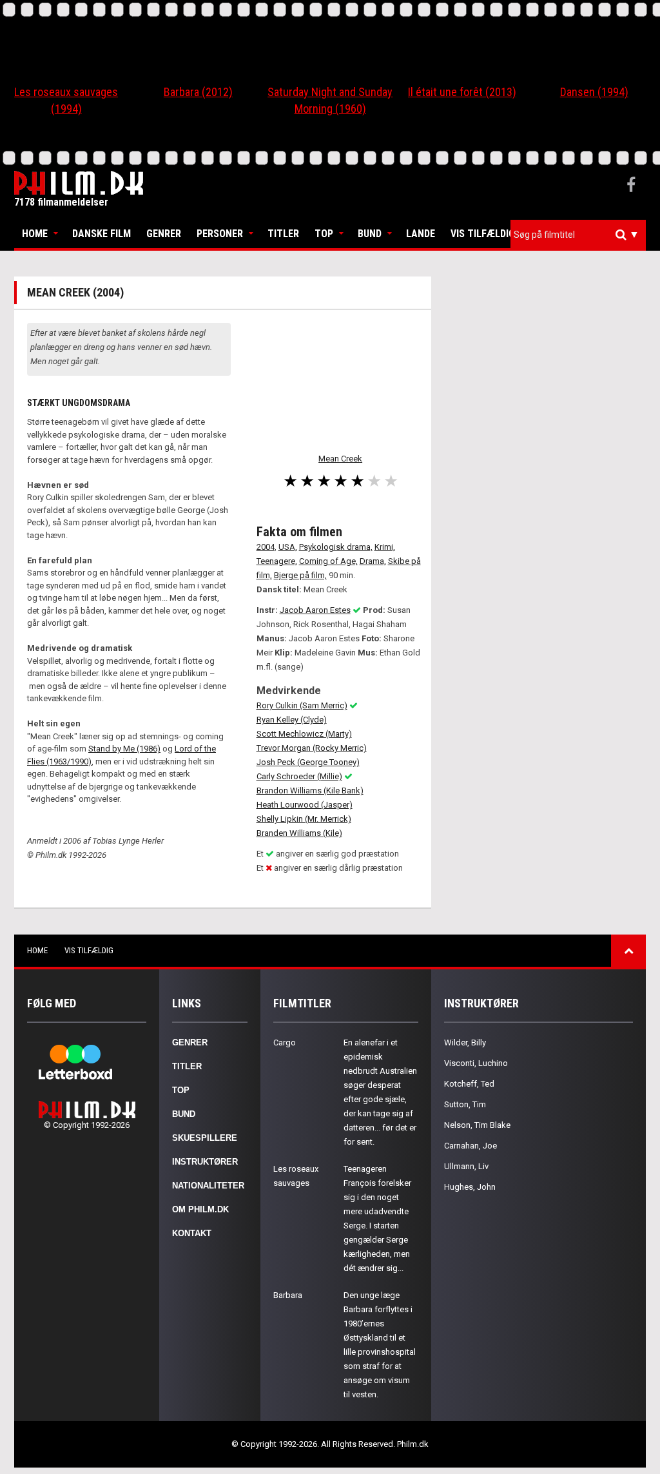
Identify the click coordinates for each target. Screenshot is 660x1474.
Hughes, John (470, 1187)
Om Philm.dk (200, 1209)
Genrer (163, 234)
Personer (220, 234)
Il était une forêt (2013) (462, 92)
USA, (287, 547)
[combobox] (578, 235)
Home (35, 234)
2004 (266, 547)
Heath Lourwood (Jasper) (305, 805)
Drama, (373, 561)
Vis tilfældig (483, 234)
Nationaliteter (208, 1185)
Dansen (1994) (594, 92)
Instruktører (205, 1162)
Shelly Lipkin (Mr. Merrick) (304, 819)
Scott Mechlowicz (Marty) (304, 734)
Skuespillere (204, 1138)
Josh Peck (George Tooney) (308, 762)
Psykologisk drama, (336, 547)
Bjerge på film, (300, 575)
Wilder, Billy (465, 1042)
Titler (283, 234)
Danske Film (101, 234)
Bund (370, 234)
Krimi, (384, 547)
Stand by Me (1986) (124, 748)
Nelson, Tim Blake (477, 1125)
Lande (420, 234)
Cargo (284, 1042)
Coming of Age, (328, 561)
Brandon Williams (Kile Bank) (310, 790)
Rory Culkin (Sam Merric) (302, 705)
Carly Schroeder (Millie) (299, 776)
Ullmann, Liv (466, 1166)
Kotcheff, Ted (469, 1084)
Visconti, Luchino (476, 1063)
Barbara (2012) (198, 92)
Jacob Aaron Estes (315, 610)
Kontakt (191, 1233)
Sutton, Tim (465, 1104)
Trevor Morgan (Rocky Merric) (312, 748)
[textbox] (581, 234)
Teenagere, (277, 561)
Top (324, 234)
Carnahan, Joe (470, 1145)
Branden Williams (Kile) (299, 833)
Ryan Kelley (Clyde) (292, 719)
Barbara (287, 1295)
